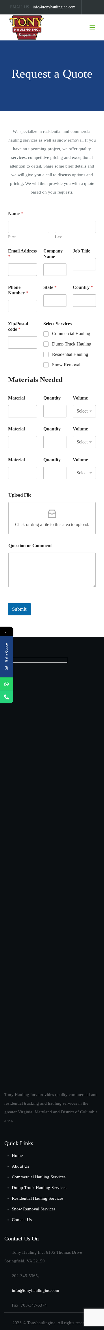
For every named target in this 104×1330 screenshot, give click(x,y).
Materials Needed (35, 379)
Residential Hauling (70, 354)
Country (83, 287)
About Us (20, 1166)
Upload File (19, 495)
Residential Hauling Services (38, 1198)
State (50, 287)
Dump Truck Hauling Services (39, 1187)
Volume (80, 397)
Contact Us (22, 1219)
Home (17, 1155)
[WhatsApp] (6, 683)
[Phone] (6, 696)
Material (16, 397)
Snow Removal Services (33, 1209)
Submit (19, 609)
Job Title (81, 250)
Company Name (53, 253)
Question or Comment (30, 545)
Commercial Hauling (71, 333)
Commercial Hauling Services (39, 1177)
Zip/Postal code (18, 326)
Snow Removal (66, 364)
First (12, 237)
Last (58, 237)
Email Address (22, 253)
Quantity (52, 397)
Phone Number (18, 290)
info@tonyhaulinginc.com (54, 7)
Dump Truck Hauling (71, 343)
